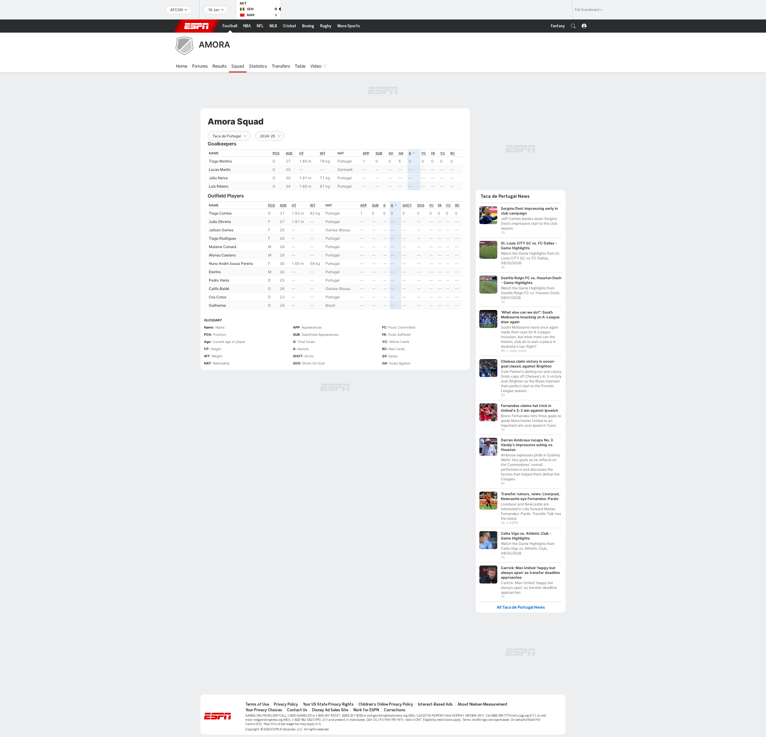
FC (424, 153)
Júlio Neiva (218, 178)
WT (322, 153)
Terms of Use (257, 704)
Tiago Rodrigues (222, 238)
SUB (379, 153)
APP (366, 153)
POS (276, 153)
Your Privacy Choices (263, 710)
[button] (573, 26)
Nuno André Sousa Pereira (231, 263)
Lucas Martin (220, 169)
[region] (335, 169)
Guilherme (217, 305)
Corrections (394, 710)
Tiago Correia (220, 213)
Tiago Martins (220, 161)
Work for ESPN (366, 710)
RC (452, 153)
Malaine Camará (222, 246)
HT (301, 153)
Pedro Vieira (219, 280)
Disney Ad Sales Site (330, 710)
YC (442, 153)
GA (401, 153)
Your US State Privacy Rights (328, 704)
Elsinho (215, 272)
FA (433, 153)
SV (391, 153)
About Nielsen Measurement (482, 704)
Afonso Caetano (222, 255)
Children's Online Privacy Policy (385, 704)
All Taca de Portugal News (521, 607)
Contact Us (297, 710)
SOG (420, 205)
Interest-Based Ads (435, 704)
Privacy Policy (286, 704)
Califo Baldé (219, 288)
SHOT (407, 205)
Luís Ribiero (218, 186)
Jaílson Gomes (221, 230)
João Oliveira (220, 221)
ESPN (196, 26)
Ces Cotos (217, 297)
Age (289, 153)
